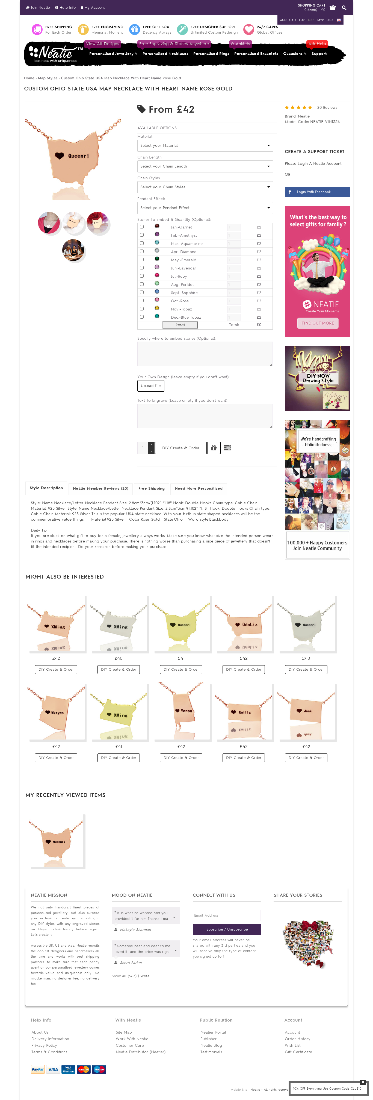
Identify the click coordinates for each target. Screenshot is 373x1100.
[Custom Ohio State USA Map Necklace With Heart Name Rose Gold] (73, 198)
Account (292, 1032)
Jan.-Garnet (181, 227)
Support (318, 49)
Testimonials (211, 1052)
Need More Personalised (199, 488)
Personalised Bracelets (255, 49)
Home (29, 78)
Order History (297, 1039)
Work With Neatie (132, 1039)
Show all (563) (124, 976)
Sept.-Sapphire (184, 293)
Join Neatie (39, 7)
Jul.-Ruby (179, 276)
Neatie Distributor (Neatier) (141, 1052)
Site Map (124, 1032)
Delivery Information (50, 1039)
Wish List (293, 1045)
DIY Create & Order (56, 669)
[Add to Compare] (227, 448)
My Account (94, 7)
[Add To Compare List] (67, 860)
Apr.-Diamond (184, 252)
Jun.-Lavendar (183, 268)
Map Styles (48, 78)
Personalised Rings (211, 54)
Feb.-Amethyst (184, 235)
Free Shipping (151, 488)
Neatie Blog (211, 1045)
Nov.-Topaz (181, 309)
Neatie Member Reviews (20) (100, 488)
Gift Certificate (298, 1052)
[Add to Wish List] (213, 448)
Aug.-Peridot (182, 285)
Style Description (46, 488)
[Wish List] (77, 645)
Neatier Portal (213, 1032)
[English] (339, 20)
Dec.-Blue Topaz (186, 317)
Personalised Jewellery (110, 49)
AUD (283, 20)
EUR (301, 20)
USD (330, 20)
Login (303, 164)
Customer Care (130, 1045)
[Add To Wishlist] (77, 860)
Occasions (293, 54)
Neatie (304, 116)
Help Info (67, 7)
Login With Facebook (314, 192)
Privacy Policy (44, 1045)
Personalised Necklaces (165, 49)
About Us (39, 1032)
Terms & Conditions (49, 1052)
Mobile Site (239, 1089)
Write (145, 976)
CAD (292, 20)
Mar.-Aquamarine (187, 244)
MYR (320, 20)
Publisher (208, 1039)
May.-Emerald (183, 260)
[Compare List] (67, 645)
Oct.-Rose (180, 301)
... (171, 919)
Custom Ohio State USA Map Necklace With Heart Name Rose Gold (121, 78)
